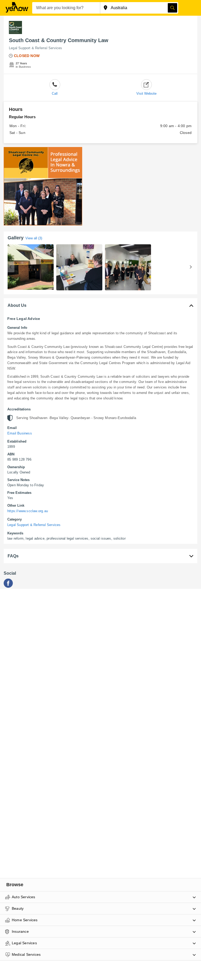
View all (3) (33, 238)
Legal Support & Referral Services (35, 48)
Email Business (19, 433)
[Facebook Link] (8, 586)
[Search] (172, 8)
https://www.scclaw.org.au (27, 511)
